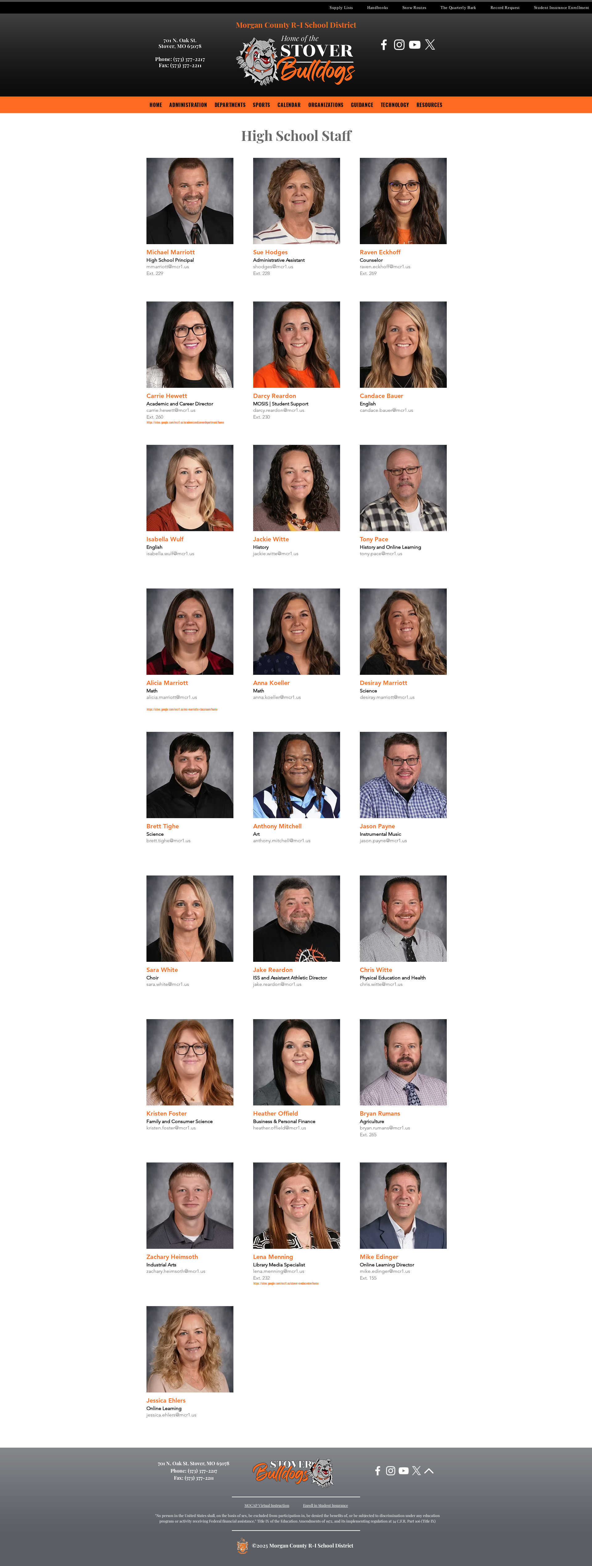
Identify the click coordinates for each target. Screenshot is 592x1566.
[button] (341, 8)
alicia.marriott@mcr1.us (171, 697)
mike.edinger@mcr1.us (385, 1271)
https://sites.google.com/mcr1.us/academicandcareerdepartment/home (185, 422)
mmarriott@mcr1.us (167, 266)
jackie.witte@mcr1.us (275, 553)
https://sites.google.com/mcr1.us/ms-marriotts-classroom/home (182, 709)
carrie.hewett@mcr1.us (170, 410)
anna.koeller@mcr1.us (277, 697)
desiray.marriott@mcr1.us (387, 697)
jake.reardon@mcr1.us (277, 984)
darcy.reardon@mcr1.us (278, 410)
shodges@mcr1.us (273, 266)
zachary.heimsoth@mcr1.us (175, 1271)
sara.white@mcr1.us (167, 984)
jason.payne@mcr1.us (383, 840)
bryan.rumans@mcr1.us (385, 1128)
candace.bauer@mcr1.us (386, 410)
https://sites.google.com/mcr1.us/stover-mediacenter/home (286, 1283)
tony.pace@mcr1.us (381, 553)
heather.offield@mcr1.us (279, 1128)
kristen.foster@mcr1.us (171, 1128)
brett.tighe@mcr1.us (168, 840)
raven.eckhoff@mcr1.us (385, 266)
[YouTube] (415, 45)
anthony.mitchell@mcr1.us (281, 840)
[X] (430, 45)
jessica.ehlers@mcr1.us (171, 1415)
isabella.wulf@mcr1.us (170, 553)
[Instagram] (399, 45)
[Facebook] (384, 45)
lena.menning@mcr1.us (278, 1271)
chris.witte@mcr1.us (381, 984)
